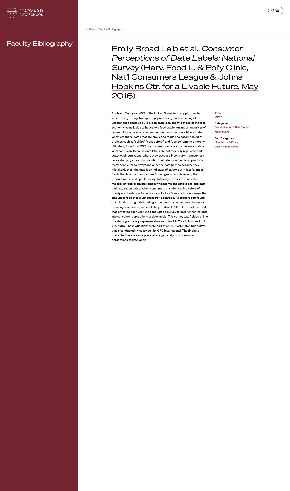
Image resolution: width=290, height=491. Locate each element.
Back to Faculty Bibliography (106, 29)
